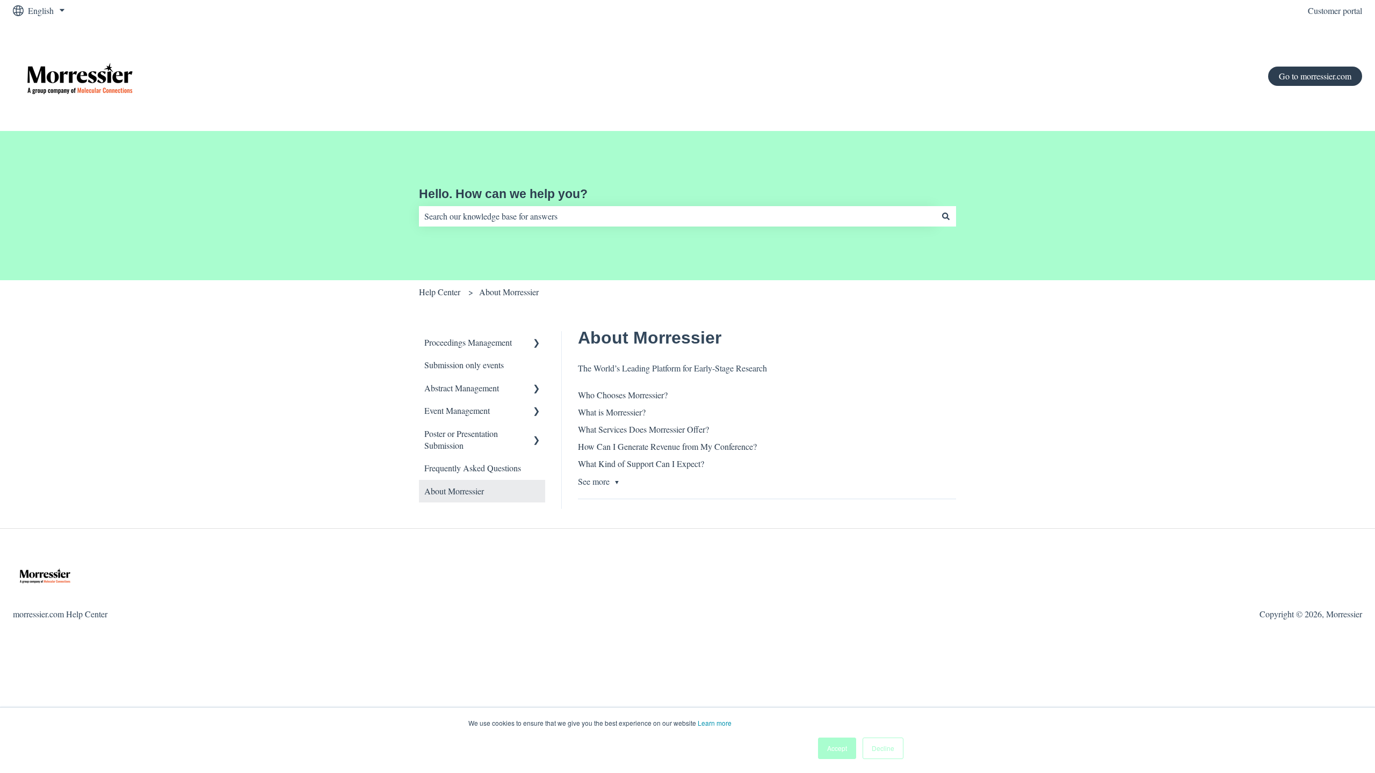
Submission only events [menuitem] (464, 364)
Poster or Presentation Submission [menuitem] (461, 439)
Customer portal (1335, 10)
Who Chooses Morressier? (623, 394)
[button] (536, 343)
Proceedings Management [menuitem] (468, 342)
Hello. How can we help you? (503, 194)
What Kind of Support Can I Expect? (641, 463)
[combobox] (677, 216)
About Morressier (509, 291)
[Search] (946, 216)
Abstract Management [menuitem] (461, 387)
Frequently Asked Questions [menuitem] (472, 467)
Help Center (439, 291)
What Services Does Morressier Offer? (643, 429)
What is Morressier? (612, 412)
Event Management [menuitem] (457, 410)
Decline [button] (883, 748)
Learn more (715, 722)
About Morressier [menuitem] (454, 491)
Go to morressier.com (1315, 76)
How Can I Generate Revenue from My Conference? (667, 446)
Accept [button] (837, 748)
